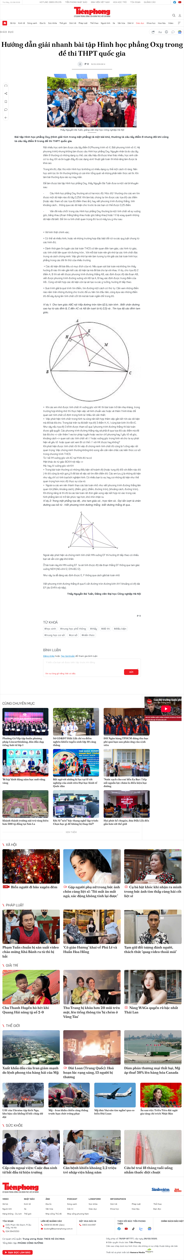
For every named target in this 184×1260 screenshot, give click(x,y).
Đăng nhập (48, 656)
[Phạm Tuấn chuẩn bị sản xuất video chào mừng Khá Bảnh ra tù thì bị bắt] (31, 927)
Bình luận (6, 110)
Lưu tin (6, 101)
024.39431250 (12, 1231)
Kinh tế (21, 23)
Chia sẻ (6, 93)
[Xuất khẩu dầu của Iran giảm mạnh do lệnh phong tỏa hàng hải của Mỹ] (31, 1047)
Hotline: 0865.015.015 (51, 2)
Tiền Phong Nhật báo (76, 2)
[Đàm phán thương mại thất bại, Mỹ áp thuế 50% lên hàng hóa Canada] (153, 1047)
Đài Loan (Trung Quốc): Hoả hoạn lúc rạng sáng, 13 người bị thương (88, 1072)
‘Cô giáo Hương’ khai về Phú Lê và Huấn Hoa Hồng (90, 949)
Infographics (118, 1199)
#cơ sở (73, 635)
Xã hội (13, 23)
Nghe (6, 85)
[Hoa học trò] (178, 1190)
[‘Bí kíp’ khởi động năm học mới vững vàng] (25, 763)
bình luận (173, 32)
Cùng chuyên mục (18, 703)
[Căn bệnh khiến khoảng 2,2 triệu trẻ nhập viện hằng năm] (92, 1147)
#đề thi (105, 628)
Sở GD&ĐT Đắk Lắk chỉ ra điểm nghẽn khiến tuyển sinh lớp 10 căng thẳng (74, 742)
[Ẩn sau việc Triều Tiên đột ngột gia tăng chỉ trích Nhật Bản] (161, 1095)
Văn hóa (121, 23)
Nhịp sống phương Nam (78, 1213)
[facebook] (174, 2)
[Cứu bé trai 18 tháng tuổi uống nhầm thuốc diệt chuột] (153, 1147)
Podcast (72, 1199)
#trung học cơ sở (54, 635)
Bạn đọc (157, 1209)
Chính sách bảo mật (172, 1221)
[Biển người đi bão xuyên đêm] (31, 866)
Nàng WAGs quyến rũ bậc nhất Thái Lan (151, 1010)
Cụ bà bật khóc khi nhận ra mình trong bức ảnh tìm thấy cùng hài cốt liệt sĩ (153, 891)
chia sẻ (153, 32)
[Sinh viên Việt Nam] (161, 1190)
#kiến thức (88, 635)
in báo (166, 32)
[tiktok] (135, 1229)
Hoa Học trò (120, 2)
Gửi (131, 672)
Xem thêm (179, 23)
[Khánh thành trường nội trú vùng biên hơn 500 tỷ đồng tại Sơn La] (25, 804)
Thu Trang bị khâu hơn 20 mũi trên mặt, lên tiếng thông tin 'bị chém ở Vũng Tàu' (91, 1012)
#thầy (93, 628)
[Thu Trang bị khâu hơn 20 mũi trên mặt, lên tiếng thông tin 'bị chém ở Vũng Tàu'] (92, 987)
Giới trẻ (72, 23)
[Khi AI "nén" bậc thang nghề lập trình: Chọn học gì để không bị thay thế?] (76, 804)
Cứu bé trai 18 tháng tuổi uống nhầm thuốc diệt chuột (148, 1170)
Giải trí (131, 23)
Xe (114, 23)
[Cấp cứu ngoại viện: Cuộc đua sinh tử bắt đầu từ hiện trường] (31, 1147)
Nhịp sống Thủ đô (54, 1213)
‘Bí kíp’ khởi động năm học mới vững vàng (23, 781)
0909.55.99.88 (51, 1225)
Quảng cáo (150, 2)
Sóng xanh (32, 23)
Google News (180, 32)
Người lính (105, 23)
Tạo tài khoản (68, 656)
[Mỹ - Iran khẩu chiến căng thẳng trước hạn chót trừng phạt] (69, 1095)
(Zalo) (61, 1225)
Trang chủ (4, 23)
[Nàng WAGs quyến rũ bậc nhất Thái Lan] (153, 987)
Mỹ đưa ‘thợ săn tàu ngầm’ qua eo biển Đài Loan (114, 1112)
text (160, 32)
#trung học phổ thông (73, 628)
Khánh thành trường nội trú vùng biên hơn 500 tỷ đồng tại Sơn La (25, 822)
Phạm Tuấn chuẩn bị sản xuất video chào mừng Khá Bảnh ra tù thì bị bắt (30, 951)
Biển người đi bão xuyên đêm (33, 887)
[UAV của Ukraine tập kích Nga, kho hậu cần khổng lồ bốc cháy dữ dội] (23, 1095)
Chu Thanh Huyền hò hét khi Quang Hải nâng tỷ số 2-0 (25, 1010)
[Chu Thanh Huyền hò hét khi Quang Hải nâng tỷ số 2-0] (31, 987)
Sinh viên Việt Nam (100, 2)
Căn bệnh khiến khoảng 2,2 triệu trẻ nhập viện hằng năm (89, 1170)
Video (170, 23)
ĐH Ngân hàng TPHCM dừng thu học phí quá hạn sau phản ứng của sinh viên (126, 742)
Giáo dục (140, 23)
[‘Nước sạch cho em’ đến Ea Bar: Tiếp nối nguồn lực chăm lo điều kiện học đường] (127, 763)
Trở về (6, 118)
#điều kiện (120, 628)
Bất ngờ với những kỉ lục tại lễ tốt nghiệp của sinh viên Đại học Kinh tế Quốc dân (75, 783)
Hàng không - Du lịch (12, 1213)
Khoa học (151, 23)
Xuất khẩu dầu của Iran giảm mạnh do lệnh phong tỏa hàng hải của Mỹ (30, 1070)
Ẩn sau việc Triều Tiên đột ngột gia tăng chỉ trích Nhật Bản (159, 1112)
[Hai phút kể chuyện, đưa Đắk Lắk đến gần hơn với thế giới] (127, 804)
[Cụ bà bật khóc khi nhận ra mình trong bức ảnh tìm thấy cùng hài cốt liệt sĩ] (153, 866)
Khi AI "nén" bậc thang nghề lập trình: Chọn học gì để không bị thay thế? (75, 822)
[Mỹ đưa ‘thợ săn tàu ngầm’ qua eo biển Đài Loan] (115, 1095)
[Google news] (151, 1228)
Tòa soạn (135, 2)
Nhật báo (29, 1199)
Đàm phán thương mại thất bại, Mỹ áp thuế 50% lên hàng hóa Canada (152, 1070)
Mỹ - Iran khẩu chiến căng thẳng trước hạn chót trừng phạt (68, 1112)
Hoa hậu (162, 23)
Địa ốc (43, 23)
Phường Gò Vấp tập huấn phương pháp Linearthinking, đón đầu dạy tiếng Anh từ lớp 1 (23, 742)
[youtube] (180, 2)
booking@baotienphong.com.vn (58, 1228)
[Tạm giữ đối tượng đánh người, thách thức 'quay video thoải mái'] (153, 927)
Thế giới (63, 23)
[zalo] (142, 1228)
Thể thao (94, 23)
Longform (95, 1199)
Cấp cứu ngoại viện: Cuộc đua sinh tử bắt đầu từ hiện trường (29, 1170)
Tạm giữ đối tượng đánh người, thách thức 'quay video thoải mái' (150, 949)
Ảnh (48, 1199)
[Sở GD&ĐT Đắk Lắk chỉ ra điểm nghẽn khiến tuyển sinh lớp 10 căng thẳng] (76, 722)
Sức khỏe (52, 23)
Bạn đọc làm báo (19, 1252)
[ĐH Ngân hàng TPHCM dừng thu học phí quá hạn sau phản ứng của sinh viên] (127, 722)
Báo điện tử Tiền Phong (92, 12)
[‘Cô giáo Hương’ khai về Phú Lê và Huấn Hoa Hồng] (92, 927)
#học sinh (50, 628)
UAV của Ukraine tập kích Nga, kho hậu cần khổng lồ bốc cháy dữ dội (22, 1114)
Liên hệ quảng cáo (51, 1221)
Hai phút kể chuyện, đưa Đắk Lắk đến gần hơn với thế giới (126, 822)
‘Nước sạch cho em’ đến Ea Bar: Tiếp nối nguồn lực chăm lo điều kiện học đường (125, 783)
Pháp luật (83, 23)
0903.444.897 (89, 1225)
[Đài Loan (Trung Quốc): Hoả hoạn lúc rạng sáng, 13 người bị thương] (92, 1047)
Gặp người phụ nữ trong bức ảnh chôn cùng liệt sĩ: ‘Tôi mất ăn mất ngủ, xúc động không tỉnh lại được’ (91, 891)
